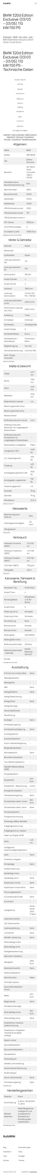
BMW (15, 37)
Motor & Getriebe (18, 135)
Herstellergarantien (29, 139)
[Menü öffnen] (35, 3)
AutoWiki (7, 3)
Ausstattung (16, 139)
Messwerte (11, 137)
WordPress (33, 1172)
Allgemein (7, 135)
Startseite (7, 37)
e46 (30, 37)
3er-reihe (23, 37)
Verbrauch (20, 137)
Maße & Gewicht (31, 135)
